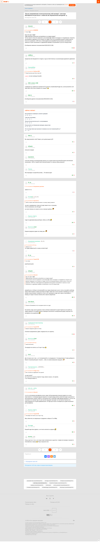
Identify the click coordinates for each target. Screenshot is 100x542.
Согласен (72, 5)
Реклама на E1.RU (55, 502)
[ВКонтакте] (45, 456)
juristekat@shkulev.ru (63, 532)
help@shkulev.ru (34, 533)
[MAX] (48, 456)
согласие (66, 4)
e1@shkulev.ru (40, 531)
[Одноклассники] (51, 456)
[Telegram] (54, 456)
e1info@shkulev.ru (55, 532)
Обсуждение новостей (34, 10)
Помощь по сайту (29, 504)
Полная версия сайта (30, 502)
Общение (27, 10)
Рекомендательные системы (30, 534)
